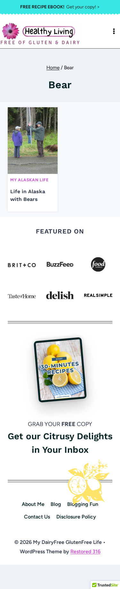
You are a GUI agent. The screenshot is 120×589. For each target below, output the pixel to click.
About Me (33, 504)
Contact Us (37, 517)
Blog (56, 504)
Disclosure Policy (76, 517)
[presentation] (33, 140)
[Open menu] (114, 31)
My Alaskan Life (29, 179)
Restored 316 (85, 551)
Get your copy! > (60, 7)
